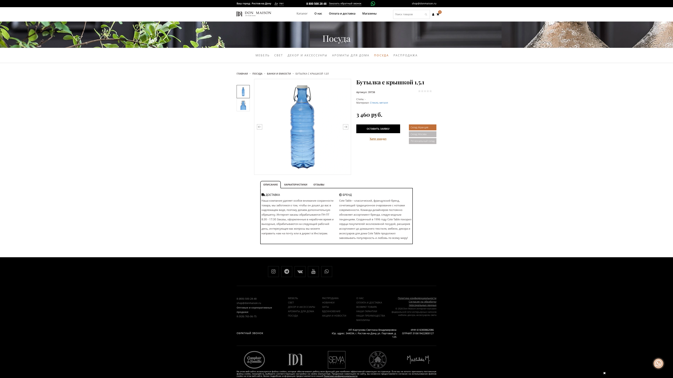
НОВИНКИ (328, 302)
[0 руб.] (437, 14)
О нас (318, 13)
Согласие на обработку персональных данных (422, 303)
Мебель (293, 298)
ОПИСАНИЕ (270, 184)
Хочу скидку (378, 139)
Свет (291, 302)
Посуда (293, 315)
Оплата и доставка (342, 13)
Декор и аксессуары (301, 307)
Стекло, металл (379, 102)
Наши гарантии (366, 311)
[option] (243, 91)
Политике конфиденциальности (341, 375)
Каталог (302, 13)
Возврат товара (366, 307)
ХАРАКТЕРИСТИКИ (295, 184)
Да (276, 3)
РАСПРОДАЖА (330, 298)
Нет (281, 3)
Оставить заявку (378, 128)
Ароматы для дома (301, 311)
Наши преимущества (370, 315)
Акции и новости (334, 315)
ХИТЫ (325, 307)
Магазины (369, 13)
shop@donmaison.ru (424, 3)
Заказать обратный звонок (345, 3)
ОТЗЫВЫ (318, 184)
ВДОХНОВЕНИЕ (331, 311)
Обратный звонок (250, 333)
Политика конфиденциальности (417, 298)
